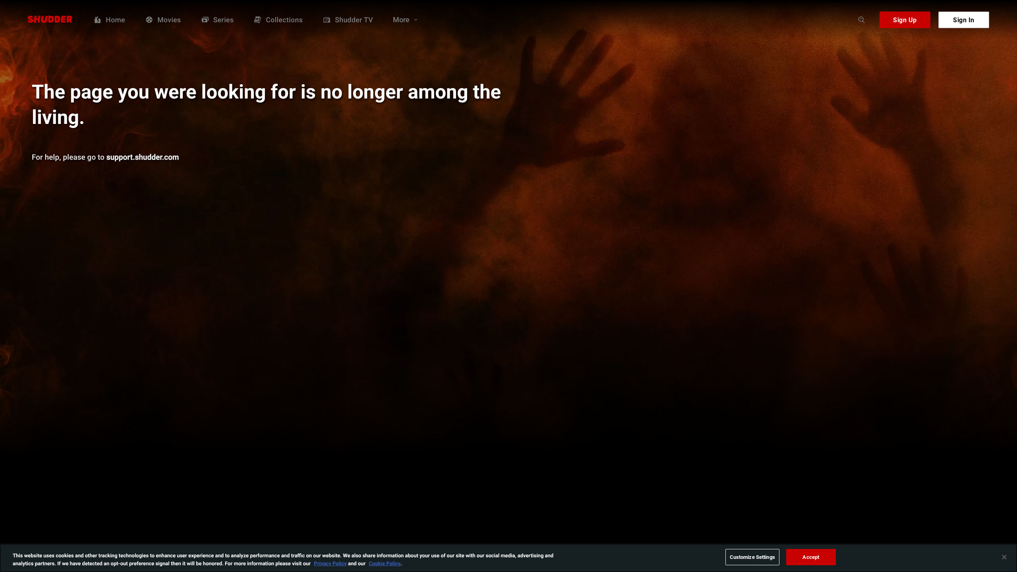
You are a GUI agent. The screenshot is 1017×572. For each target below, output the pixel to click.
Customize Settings (752, 556)
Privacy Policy (330, 563)
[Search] (862, 20)
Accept (810, 556)
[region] (508, 558)
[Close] (1004, 557)
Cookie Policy (384, 563)
